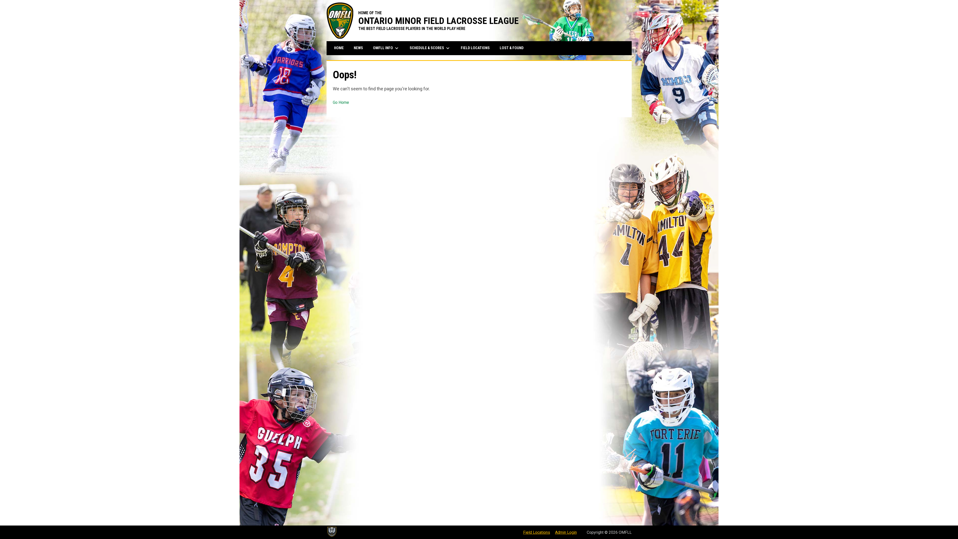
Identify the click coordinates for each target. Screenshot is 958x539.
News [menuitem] (358, 48)
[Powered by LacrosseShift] (332, 532)
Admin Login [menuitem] (566, 532)
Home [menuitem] (339, 48)
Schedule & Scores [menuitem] (430, 48)
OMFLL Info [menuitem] (386, 48)
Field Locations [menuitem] (475, 48)
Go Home (341, 102)
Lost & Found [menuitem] (512, 48)
